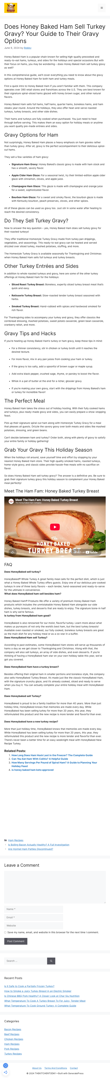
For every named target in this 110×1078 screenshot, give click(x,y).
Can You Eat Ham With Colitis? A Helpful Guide (40, 758)
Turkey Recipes (13, 1053)
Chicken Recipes (13, 1039)
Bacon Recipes (12, 1029)
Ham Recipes (15, 840)
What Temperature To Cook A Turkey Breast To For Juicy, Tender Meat (45, 1000)
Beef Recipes (11, 1034)
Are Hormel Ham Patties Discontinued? (30, 849)
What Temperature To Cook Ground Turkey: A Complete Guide (40, 1005)
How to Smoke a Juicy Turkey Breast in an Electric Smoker (37, 991)
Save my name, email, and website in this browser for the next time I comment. (53, 932)
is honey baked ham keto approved (33, 769)
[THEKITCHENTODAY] (10, 7)
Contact (74, 1068)
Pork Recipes (11, 1048)
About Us (37, 1068)
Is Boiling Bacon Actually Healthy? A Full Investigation (38, 844)
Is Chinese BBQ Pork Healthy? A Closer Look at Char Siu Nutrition (41, 996)
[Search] (51, 961)
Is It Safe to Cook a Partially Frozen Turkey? (29, 986)
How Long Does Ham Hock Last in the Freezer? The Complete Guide (52, 755)
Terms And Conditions (55, 1068)
